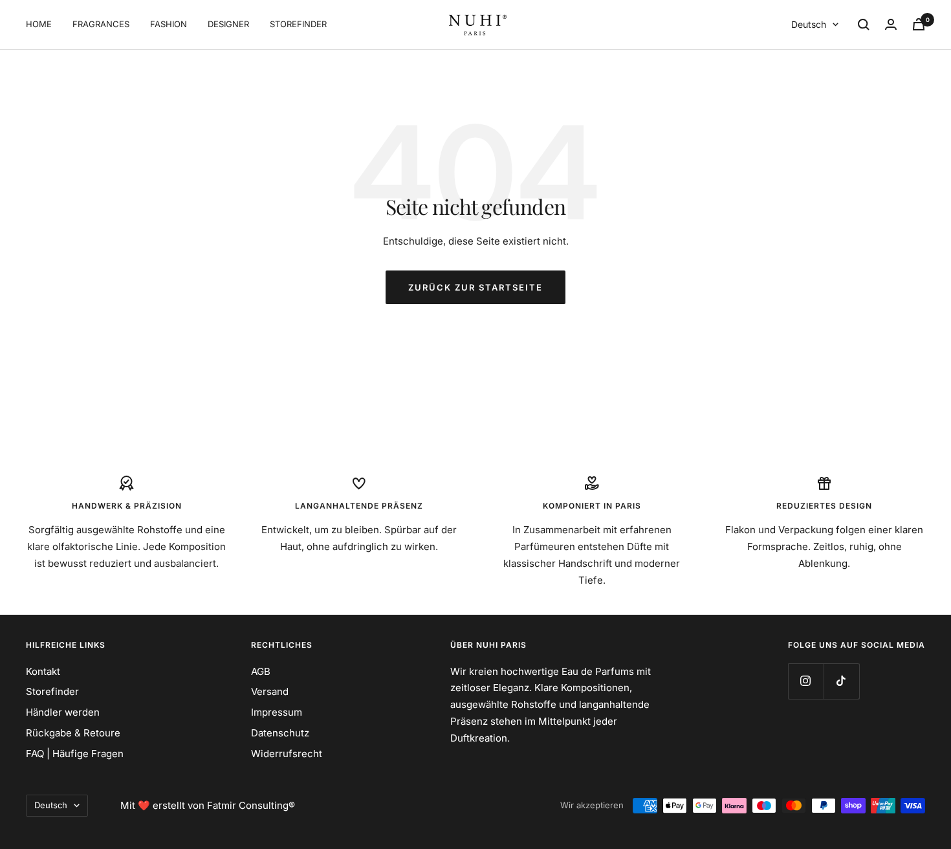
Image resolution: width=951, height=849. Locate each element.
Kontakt (43, 671)
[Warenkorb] (918, 24)
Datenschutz (280, 733)
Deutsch (808, 24)
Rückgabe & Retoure (73, 733)
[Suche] (863, 24)
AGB (260, 671)
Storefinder (52, 691)
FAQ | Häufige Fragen (75, 753)
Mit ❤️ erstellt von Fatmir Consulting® (207, 805)
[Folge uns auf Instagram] (806, 681)
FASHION (168, 24)
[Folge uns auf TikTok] (841, 681)
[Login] (891, 24)
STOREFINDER (298, 24)
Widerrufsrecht (286, 753)
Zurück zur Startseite (475, 287)
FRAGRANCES (100, 24)
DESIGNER (228, 24)
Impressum (276, 712)
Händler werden (63, 712)
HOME (39, 24)
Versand (270, 691)
